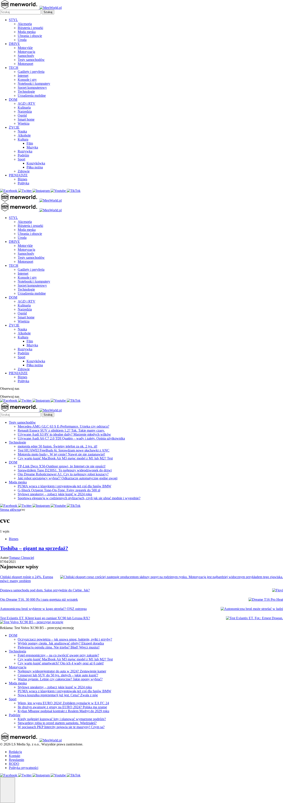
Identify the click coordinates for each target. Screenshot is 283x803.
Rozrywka (25, 151)
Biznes (22, 179)
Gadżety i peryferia (31, 71)
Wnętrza (23, 123)
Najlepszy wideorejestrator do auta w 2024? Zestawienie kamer (62, 671)
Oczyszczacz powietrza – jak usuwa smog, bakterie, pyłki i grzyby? (65, 639)
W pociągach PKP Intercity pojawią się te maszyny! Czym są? (61, 727)
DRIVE (14, 44)
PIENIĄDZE (18, 175)
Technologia (17, 651)
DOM (13, 99)
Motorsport (25, 64)
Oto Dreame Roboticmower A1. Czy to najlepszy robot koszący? (63, 474)
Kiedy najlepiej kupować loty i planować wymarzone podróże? (62, 719)
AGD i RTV (26, 103)
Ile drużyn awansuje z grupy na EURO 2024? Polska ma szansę (62, 707)
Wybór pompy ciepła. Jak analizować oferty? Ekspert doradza (61, 643)
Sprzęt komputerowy (32, 87)
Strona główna (10, 510)
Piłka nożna (35, 167)
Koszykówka (36, 163)
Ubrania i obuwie (30, 36)
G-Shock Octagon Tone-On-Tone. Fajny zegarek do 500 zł (59, 490)
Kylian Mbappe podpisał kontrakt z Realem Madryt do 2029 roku (63, 711)
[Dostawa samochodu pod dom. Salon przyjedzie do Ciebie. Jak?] (277, 590)
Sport (21, 159)
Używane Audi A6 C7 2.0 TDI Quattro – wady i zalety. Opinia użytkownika (71, 438)
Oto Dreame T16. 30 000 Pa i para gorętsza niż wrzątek (39, 599)
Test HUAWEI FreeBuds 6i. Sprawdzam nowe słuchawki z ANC (63, 450)
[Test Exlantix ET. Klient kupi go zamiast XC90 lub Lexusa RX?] (254, 618)
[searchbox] (20, 12)
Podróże (23, 155)
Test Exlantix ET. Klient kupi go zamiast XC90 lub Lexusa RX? (45, 618)
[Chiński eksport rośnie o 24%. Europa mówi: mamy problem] (171, 577)
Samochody (26, 56)
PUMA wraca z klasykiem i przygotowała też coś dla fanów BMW (64, 486)
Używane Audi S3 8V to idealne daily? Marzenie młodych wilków (64, 434)
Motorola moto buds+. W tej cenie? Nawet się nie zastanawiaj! (61, 454)
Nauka (22, 131)
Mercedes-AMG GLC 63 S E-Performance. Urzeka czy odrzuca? (63, 426)
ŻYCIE (14, 127)
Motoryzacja (26, 52)
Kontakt (14, 756)
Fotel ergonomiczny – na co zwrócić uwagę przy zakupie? (58, 655)
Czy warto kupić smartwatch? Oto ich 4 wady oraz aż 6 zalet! (61, 663)
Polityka (23, 183)
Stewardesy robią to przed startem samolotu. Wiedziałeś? (57, 723)
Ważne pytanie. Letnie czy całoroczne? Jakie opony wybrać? (60, 679)
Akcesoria (25, 24)
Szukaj (48, 12)
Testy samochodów (31, 60)
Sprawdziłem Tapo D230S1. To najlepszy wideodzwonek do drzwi (65, 470)
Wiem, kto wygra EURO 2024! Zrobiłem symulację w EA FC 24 (63, 703)
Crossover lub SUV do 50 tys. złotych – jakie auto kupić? (58, 675)
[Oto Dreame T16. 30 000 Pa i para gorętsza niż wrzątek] (266, 600)
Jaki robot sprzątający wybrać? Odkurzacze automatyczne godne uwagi (67, 478)
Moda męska (27, 32)
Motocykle (25, 48)
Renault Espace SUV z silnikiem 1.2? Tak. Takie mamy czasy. (61, 430)
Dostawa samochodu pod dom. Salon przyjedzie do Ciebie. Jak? (45, 590)
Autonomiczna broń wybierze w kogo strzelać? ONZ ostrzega (43, 609)
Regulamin (16, 760)
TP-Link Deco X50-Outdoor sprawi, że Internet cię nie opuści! (61, 466)
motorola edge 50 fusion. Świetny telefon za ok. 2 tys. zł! (57, 446)
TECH (13, 67)
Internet (23, 75)
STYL (13, 20)
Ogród (22, 115)
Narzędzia (25, 111)
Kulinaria (24, 107)
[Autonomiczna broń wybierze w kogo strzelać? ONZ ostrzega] (252, 609)
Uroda (22, 40)
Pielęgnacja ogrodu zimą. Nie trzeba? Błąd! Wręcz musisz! (58, 647)
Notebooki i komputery (34, 83)
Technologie (26, 91)
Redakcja (15, 752)
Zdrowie (24, 171)
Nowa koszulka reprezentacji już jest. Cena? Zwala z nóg (58, 695)
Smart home (26, 119)
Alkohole (24, 135)
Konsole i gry (27, 79)
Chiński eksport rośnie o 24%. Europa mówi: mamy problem (26, 579)
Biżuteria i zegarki (30, 28)
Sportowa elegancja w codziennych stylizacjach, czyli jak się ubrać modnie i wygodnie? (79, 498)
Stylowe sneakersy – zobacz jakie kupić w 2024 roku (55, 494)
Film (30, 143)
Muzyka (32, 147)
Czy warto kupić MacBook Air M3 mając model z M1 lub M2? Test (65, 458)
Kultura (23, 139)
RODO (14, 764)
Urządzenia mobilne (32, 95)
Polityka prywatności (23, 768)
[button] (7, 790)
